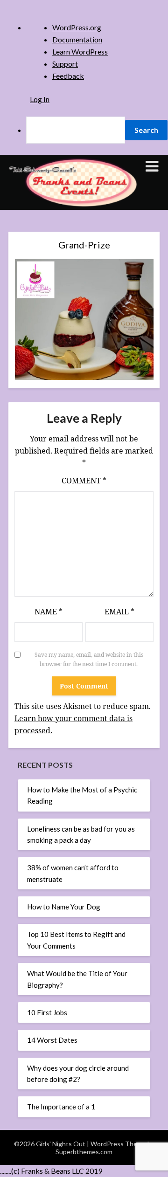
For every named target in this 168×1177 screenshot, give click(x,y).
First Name (44, 228)
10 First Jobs (47, 1012)
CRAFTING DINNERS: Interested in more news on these (77, 337)
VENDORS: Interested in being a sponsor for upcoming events (74, 413)
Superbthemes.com (84, 1152)
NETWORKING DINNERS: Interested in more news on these (77, 362)
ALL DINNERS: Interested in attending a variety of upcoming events (79, 311)
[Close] (125, 100)
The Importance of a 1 (61, 1106)
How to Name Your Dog (63, 906)
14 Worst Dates (52, 1040)
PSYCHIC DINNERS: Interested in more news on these (77, 387)
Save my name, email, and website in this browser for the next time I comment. (89, 659)
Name (49, 611)
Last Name (43, 260)
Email (119, 611)
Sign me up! (77, 488)
